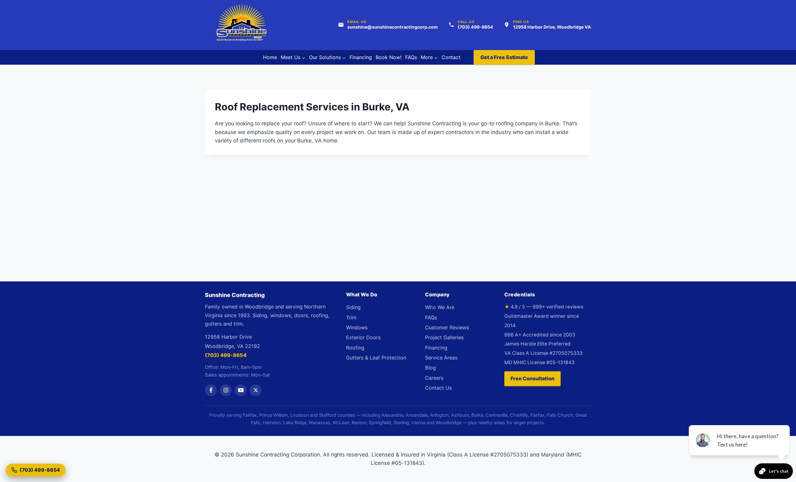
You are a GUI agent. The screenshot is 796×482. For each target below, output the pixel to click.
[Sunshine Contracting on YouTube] (241, 390)
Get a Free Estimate (504, 57)
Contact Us (438, 388)
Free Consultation (532, 378)
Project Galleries (444, 337)
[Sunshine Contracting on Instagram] (226, 390)
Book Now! (388, 57)
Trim (351, 317)
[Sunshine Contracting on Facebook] (211, 390)
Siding (353, 307)
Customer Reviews (447, 327)
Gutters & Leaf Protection (376, 358)
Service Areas (441, 358)
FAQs (411, 57)
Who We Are (439, 307)
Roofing (355, 348)
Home (270, 57)
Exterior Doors (363, 337)
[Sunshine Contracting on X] (255, 390)
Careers (434, 378)
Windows (357, 327)
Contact (451, 57)
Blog (430, 367)
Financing (360, 57)
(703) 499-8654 (226, 355)
